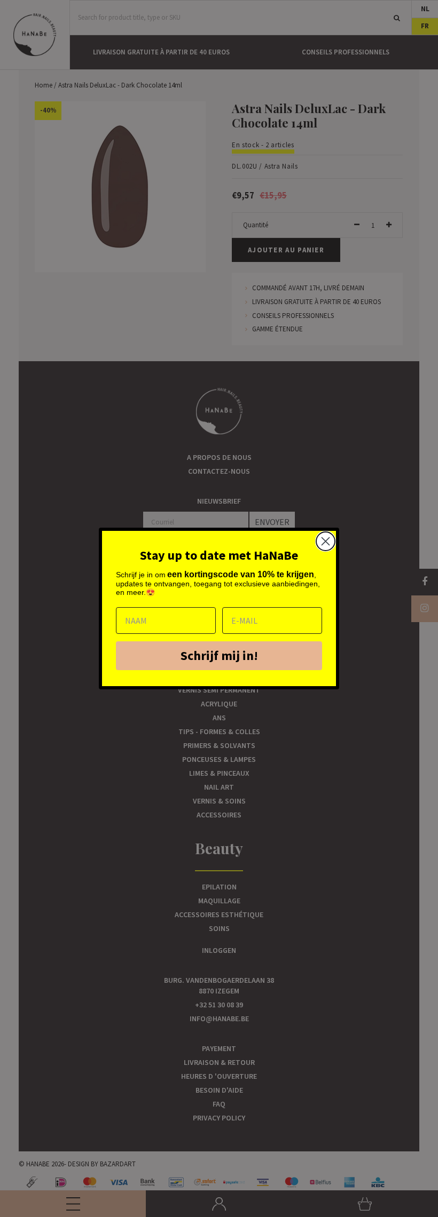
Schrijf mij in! (219, 655)
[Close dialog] (325, 541)
